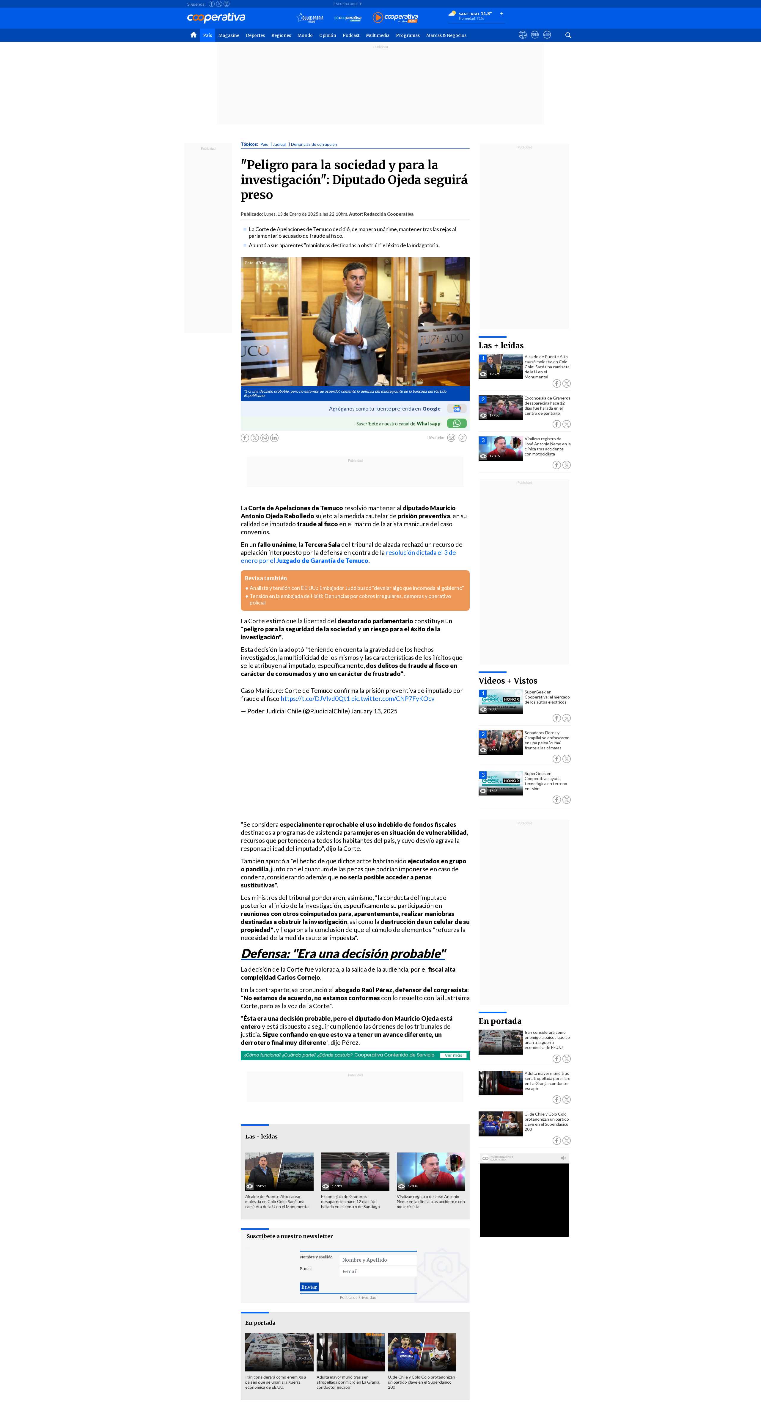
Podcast (351, 35)
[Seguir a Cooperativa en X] (219, 4)
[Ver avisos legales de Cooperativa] (523, 40)
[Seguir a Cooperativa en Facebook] (212, 4)
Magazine (228, 35)
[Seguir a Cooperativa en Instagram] (226, 4)
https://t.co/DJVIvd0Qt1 (315, 698)
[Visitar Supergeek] (547, 40)
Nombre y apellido (316, 1257)
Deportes (255, 35)
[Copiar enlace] (462, 438)
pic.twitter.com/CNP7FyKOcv (393, 698)
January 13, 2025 (374, 711)
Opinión (327, 35)
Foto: (249, 262)
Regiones (281, 35)
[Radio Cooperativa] (395, 18)
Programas (408, 35)
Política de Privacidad (358, 1297)
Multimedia (377, 35)
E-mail (306, 1268)
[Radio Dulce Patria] (310, 18)
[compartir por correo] (451, 438)
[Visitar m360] (535, 40)
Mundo (305, 35)
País (207, 35)
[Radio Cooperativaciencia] (348, 18)
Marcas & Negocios (446, 35)
